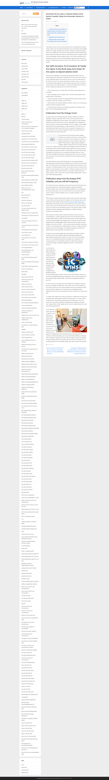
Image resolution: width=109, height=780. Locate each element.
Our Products (29, 7)
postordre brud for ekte (26, 576)
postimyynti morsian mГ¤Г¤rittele (28, 568)
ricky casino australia (26, 601)
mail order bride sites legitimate (28, 476)
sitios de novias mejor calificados (28, 631)
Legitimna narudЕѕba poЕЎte (28, 384)
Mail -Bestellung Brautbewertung (28, 417)
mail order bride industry (26, 465)
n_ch (22, 519)
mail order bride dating (26, 455)
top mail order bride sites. (27, 675)
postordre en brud (25, 578)
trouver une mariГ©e (26, 686)
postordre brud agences (26, 573)
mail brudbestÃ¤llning (26, 439)
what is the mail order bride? (27, 731)
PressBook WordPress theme (66, 778)
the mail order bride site (26, 652)
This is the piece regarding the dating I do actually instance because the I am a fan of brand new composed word (30, 38)
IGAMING (23, 329)
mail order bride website (26, 481)
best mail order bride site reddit (28, 155)
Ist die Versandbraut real (26, 337)
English (78, 7)
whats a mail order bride (26, 733)
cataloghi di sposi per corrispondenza (29, 212)
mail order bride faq (25, 460)
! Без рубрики (24, 92)
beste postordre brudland (27, 185)
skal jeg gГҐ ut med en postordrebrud (29, 638)
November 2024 (25, 74)
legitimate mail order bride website (29, 366)
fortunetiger (23, 274)
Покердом (23, 33)
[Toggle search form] (88, 8)
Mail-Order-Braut (25, 492)
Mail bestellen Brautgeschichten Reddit (30, 428)
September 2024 (25, 76)
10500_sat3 (24, 103)
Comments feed (24, 770)
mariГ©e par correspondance (27, 495)
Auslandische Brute (25, 133)
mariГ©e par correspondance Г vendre (30, 497)
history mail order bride (26, 284)
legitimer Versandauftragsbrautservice (29, 382)
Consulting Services (53, 7)
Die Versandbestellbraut (26, 247)
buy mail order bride (25, 205)
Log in (22, 764)
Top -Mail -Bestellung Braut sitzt (28, 655)
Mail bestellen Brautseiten (27, 431)
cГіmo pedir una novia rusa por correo (29, 244)
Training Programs (40, 7)
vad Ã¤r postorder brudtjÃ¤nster (28, 699)
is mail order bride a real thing (28, 334)
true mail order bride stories (27, 691)
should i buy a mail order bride (28, 615)
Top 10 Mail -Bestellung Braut (28, 662)
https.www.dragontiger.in (26, 300)
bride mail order (24, 197)
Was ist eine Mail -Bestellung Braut (29, 711)
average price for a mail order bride (29, 139)
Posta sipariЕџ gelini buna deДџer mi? (30, 553)
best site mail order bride (26, 168)
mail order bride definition (27, 457)
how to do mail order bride (27, 292)
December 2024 (25, 71)
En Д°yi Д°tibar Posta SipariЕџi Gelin (29, 266)
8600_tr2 (23, 116)
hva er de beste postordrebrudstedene (29, 302)
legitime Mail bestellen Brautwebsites (29, 374)
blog (22, 192)
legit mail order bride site (26, 356)
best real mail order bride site (27, 165)
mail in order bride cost (26, 441)
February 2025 (24, 66)
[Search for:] (27, 13)
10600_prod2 (24, 106)
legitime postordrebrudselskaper (28, 376)
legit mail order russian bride (27, 358)
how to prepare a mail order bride (28, 297)
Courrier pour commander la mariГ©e (29, 242)
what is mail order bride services (28, 725)
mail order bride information (27, 468)
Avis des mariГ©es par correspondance (30, 141)
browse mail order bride (26, 203)
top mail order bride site (26, 673)
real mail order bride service (27, 598)
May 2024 (23, 79)
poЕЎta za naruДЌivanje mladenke (29, 584)
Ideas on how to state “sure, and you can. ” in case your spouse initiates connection (29, 26)
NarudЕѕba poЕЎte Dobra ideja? (28, 526)
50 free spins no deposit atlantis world (75, 201)
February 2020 (24, 82)
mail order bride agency (26, 447)
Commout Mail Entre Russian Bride (29, 229)
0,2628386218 (24, 95)
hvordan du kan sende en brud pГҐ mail (30, 315)
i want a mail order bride (26, 322)
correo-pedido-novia (25, 235)
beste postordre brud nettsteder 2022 (29, 179)
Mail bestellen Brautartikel (27, 423)
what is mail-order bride (26, 728)
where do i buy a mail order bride (28, 736)
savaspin (23, 603)
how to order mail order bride (27, 294)
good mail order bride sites (27, 276)
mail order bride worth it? (26, 489)
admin (57, 21)
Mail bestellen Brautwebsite (27, 436)
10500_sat (23, 100)
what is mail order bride (26, 722)
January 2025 (24, 68)
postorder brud (24, 570)
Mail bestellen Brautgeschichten (28, 425)
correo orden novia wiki (26, 232)
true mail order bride (25, 689)
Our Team (64, 7)
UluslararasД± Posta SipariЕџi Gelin (29, 694)
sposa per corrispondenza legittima (29, 650)
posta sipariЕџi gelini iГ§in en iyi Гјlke (29, 556)
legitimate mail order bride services (29, 364)
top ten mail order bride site (27, 683)
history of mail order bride (27, 286)
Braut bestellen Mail (25, 195)
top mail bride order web (26, 667)
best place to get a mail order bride (29, 163)
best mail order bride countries (28, 152)
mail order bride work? (26, 484)
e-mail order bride (25, 254)
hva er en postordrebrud (26, 305)
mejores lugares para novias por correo (30, 509)
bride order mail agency (26, 200)
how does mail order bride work (28, 289)
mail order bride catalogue (27, 449)
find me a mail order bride (27, 269)
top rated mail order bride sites (28, 681)
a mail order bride (25, 119)
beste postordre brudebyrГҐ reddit (28, 182)
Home (21, 7)
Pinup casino (24, 548)
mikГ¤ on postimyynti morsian (28, 516)
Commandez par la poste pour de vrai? (30, 215)
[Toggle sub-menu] (24, 8)
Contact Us (70, 7)
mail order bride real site (26, 473)
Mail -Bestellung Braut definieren (28, 415)
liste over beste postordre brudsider (29, 403)
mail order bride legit (26, 471)
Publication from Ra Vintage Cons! (57, 37)
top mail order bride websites (27, 678)
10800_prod (24, 108)
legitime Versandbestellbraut (27, 379)
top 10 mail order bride (26, 665)
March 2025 (24, 63)
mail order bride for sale (26, 463)
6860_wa (23, 114)
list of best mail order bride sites (28, 400)
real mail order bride (25, 595)
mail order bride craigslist (27, 452)
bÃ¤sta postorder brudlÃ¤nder (28, 144)
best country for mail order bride (28, 149)
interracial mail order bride (27, 332)
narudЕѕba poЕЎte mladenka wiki (29, 528)
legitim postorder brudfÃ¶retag (28, 361)
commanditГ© (24, 218)
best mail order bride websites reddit (29, 160)
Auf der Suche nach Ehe (26, 130)
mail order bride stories (26, 479)
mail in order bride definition (27, 444)
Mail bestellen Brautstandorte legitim (29, 433)
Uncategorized (50, 344)
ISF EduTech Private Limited (39, 2)
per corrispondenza (25, 545)
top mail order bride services (27, 670)
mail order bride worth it (26, 487)
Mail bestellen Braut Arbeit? (27, 420)
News (22, 531)
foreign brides (24, 271)
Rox (22, 30)
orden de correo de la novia (27, 534)
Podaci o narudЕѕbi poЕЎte (27, 551)
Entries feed (24, 767)
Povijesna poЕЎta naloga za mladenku (30, 581)
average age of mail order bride (28, 136)
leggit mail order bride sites (27, 353)
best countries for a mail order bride (29, 147)
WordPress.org (24, 772)
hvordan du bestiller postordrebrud (29, 308)
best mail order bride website (27, 157)
